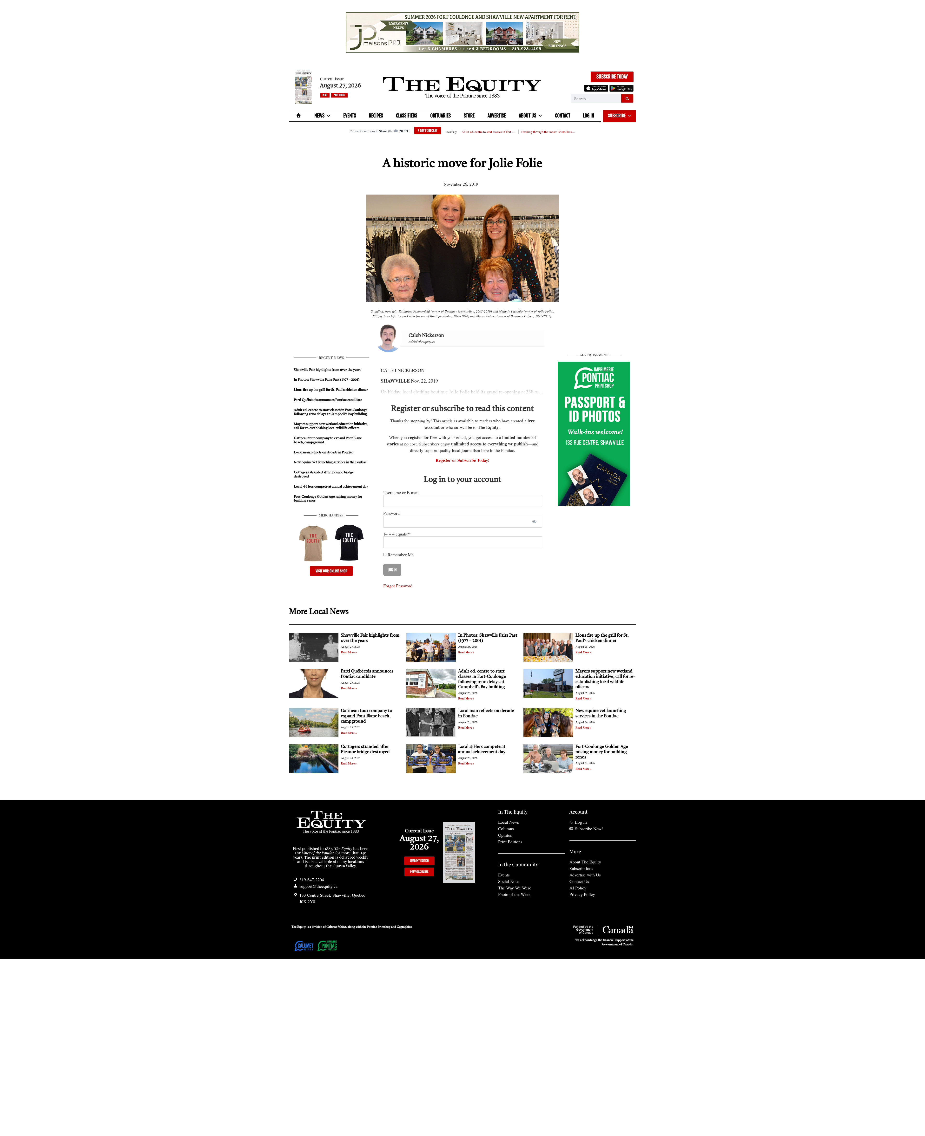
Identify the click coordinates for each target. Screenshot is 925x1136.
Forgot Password (397, 585)
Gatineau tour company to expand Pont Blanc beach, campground (366, 716)
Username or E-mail (401, 492)
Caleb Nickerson (426, 335)
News (319, 116)
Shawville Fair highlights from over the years (327, 370)
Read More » (349, 652)
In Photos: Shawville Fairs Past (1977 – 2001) (326, 379)
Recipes (376, 116)
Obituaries (440, 116)
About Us (527, 116)
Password (391, 513)
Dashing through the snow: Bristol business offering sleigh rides (548, 132)
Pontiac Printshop (378, 927)
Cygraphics (404, 927)
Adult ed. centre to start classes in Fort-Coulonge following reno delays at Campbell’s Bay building (488, 132)
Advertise (497, 116)
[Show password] (534, 522)
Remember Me (400, 554)
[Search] (627, 98)
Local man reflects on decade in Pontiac (323, 452)
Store (469, 116)
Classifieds (406, 116)
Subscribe (617, 115)
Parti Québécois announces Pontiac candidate (328, 400)
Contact (562, 116)
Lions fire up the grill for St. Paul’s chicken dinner (331, 390)
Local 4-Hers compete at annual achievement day (331, 486)
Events (349, 116)
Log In (588, 116)
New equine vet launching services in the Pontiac (330, 462)
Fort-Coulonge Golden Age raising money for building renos (601, 751)
